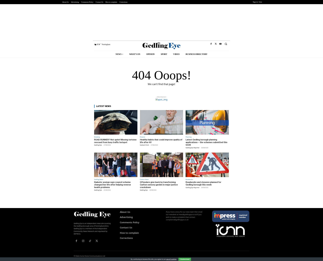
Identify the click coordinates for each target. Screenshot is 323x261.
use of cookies (171, 259)
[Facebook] (211, 44)
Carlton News (144, 179)
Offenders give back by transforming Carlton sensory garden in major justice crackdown (159, 185)
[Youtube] (220, 44)
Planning (188, 137)
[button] (226, 44)
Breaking (97, 137)
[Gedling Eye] (161, 45)
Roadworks (189, 179)
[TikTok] (90, 241)
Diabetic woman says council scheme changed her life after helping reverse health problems (112, 185)
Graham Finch (144, 145)
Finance (142, 137)
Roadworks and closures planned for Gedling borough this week (203, 183)
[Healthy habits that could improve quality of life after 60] (161, 122)
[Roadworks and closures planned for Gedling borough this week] (207, 165)
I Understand (185, 259)
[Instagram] (83, 241)
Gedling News (98, 179)
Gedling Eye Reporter (192, 148)
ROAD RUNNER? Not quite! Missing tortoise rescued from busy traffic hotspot (115, 140)
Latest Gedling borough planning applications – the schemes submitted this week (206, 142)
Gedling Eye (98, 145)
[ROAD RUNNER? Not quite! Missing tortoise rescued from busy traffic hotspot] (115, 122)
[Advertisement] (161, 21)
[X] (216, 44)
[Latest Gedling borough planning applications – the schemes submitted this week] (207, 122)
